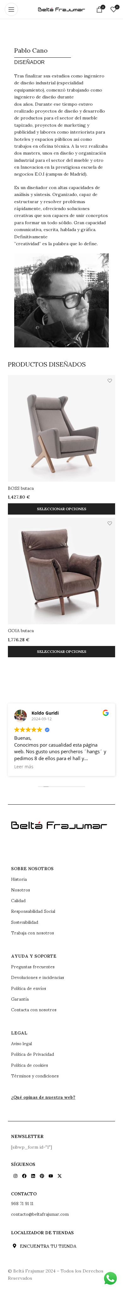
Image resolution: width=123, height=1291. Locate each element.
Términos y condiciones (35, 1075)
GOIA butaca (21, 630)
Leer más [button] (23, 767)
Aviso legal (21, 1043)
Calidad (18, 900)
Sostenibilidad (24, 922)
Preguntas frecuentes (33, 966)
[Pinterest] (42, 1176)
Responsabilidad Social (33, 911)
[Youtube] (50, 1176)
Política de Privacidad (32, 1054)
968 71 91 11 (22, 1203)
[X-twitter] (59, 1176)
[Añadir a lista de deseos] (109, 380)
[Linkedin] (33, 1176)
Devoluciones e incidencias (37, 977)
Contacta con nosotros (33, 1009)
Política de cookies (29, 1065)
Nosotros (20, 889)
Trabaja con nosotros (32, 932)
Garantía (20, 998)
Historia (19, 879)
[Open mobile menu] (11, 9)
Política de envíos (28, 988)
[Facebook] (24, 1176)
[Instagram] (15, 1176)
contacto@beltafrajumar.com (40, 1214)
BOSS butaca (21, 487)
